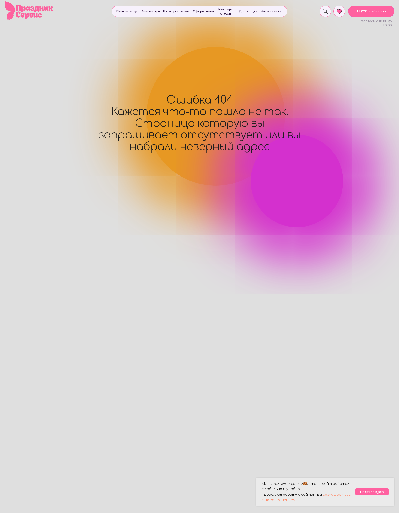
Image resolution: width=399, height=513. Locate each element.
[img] (29, 10)
